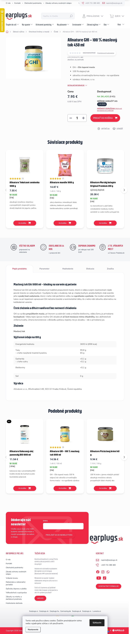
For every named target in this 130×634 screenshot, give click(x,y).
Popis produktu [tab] (19, 268)
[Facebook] (98, 571)
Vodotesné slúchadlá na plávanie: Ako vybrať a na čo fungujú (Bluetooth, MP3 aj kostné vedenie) (46, 571)
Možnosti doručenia (109, 109)
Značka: (76, 60)
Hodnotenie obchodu (14, 603)
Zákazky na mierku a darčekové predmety (14, 597)
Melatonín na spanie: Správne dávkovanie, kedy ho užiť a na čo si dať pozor (46, 580)
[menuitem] (12, 24)
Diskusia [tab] (90, 268)
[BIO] (25, 434)
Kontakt (17, 3)
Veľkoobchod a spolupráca (16, 592)
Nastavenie (33, 629)
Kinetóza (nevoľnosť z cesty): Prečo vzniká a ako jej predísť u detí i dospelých (46, 561)
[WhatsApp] (108, 571)
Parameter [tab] (44, 268)
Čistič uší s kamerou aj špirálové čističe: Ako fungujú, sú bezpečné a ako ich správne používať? (46, 590)
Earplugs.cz (33, 611)
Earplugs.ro (86, 611)
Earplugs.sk (43, 611)
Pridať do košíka (103, 118)
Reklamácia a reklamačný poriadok (15, 583)
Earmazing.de (65, 611)
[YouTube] (99, 577)
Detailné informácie (76, 85)
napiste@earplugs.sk (109, 560)
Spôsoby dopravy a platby (16, 588)
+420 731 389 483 (108, 565)
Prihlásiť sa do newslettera (59, 535)
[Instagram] (103, 571)
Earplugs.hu (54, 611)
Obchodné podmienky (33, 3)
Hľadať (71, 16)
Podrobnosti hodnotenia (105, 53)
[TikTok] (104, 577)
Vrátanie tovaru (12, 578)
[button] (124, 190)
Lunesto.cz (97, 611)
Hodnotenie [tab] (67, 268)
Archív (40, 598)
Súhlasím (97, 622)
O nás (8, 3)
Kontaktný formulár (109, 586)
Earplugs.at (76, 611)
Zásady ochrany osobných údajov (58, 3)
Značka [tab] (110, 268)
